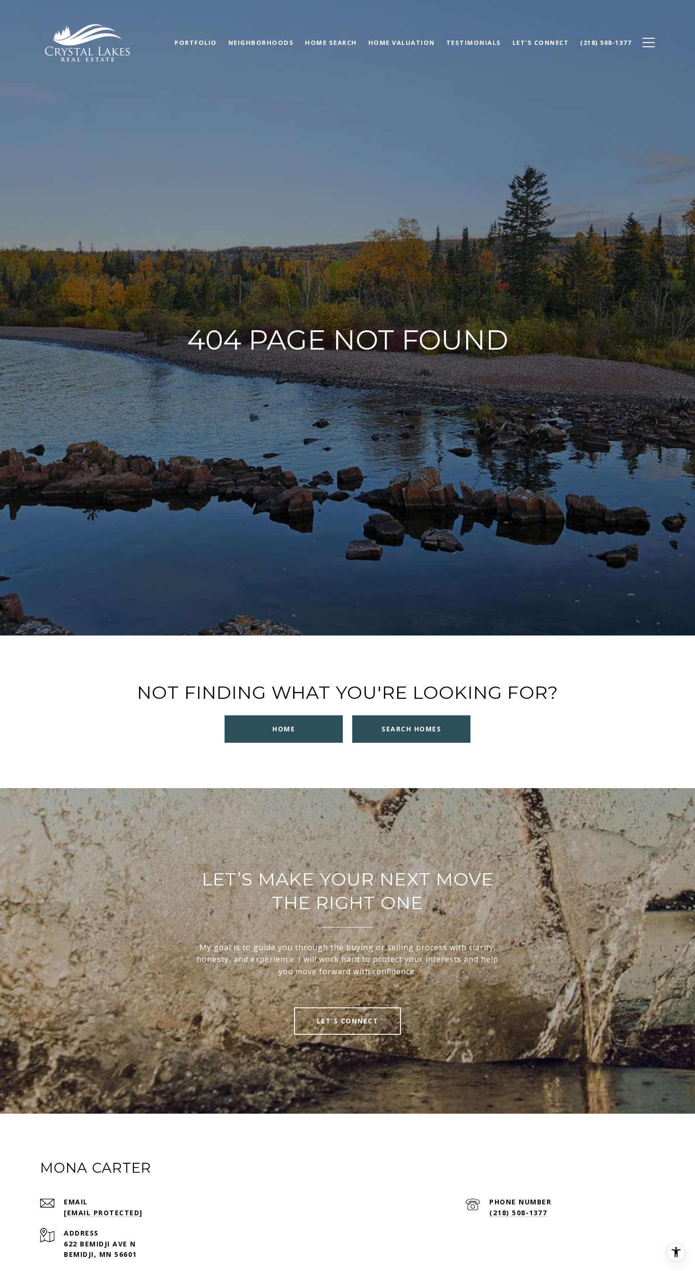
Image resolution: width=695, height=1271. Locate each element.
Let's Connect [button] (348, 1020)
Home (283, 728)
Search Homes (411, 728)
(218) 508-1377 (518, 1212)
